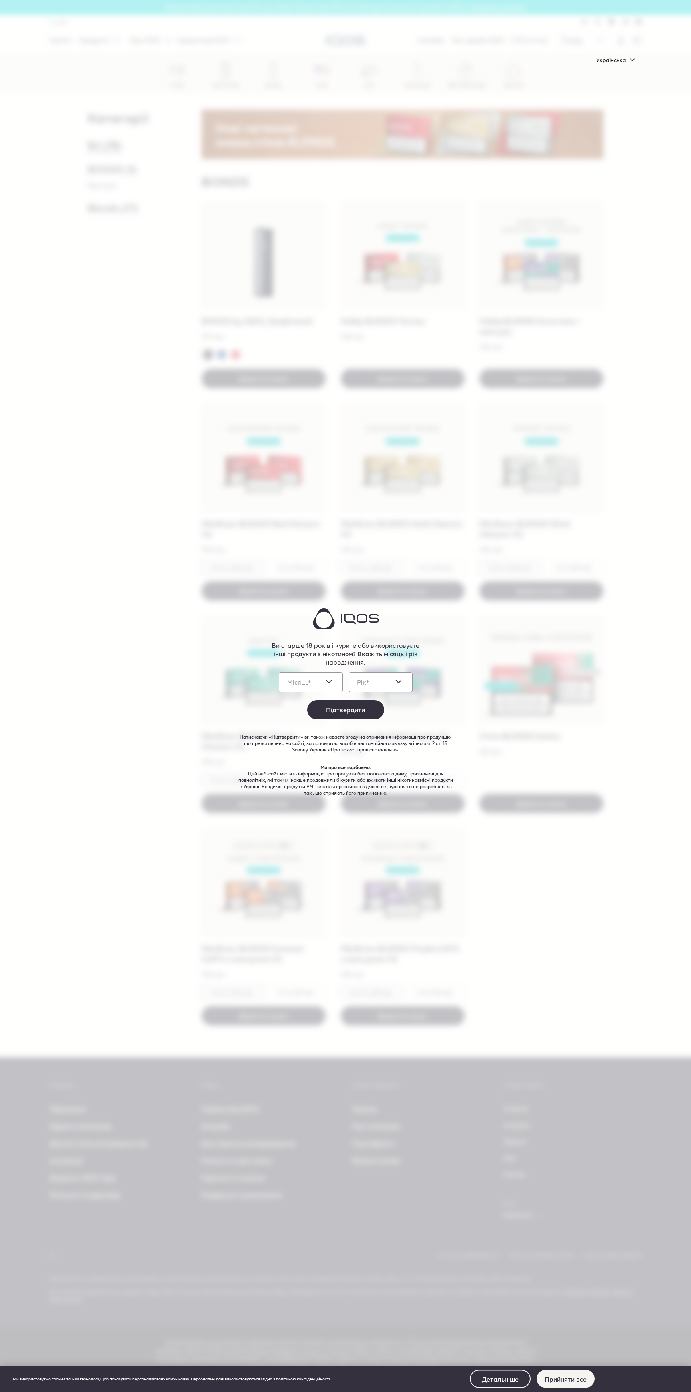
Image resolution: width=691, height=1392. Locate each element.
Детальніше (500, 1379)
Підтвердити (345, 710)
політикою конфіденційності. (302, 1379)
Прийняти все (566, 1379)
